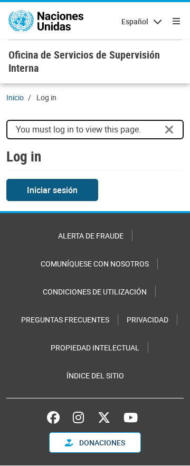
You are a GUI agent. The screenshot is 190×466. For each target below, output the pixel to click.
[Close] (169, 129)
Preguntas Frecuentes (65, 320)
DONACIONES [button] (101, 443)
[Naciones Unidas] (45, 21)
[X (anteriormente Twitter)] (104, 417)
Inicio (15, 97)
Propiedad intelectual (95, 348)
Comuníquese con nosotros (95, 264)
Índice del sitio (95, 375)
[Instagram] (78, 417)
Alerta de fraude (91, 236)
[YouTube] (130, 417)
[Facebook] (56, 417)
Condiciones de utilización (95, 292)
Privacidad (147, 320)
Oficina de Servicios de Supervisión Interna (84, 61)
